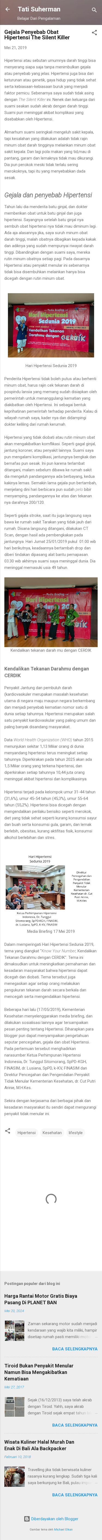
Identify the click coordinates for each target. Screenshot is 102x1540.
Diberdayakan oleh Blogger (54, 1518)
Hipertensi (27, 1132)
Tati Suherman (39, 9)
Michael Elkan (63, 1529)
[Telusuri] (94, 11)
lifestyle (76, 1132)
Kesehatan (52, 1132)
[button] (94, 33)
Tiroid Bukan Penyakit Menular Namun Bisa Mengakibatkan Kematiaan (38, 1372)
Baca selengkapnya (75, 1349)
